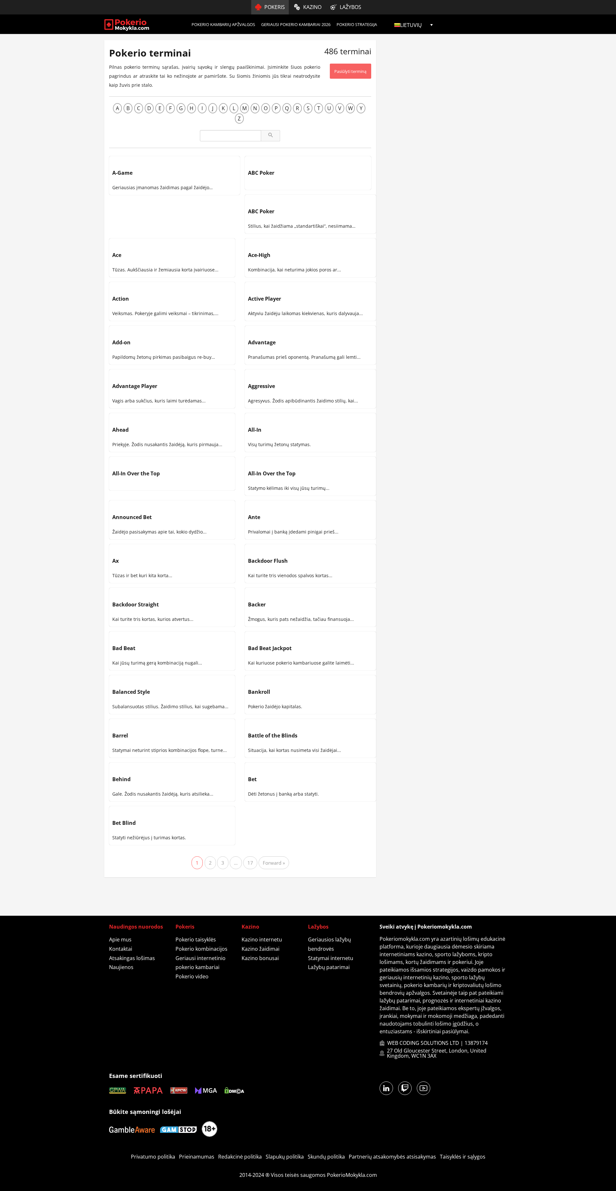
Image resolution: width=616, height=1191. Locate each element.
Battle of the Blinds (272, 735)
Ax (115, 560)
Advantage (262, 342)
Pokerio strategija (357, 24)
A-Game (122, 172)
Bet (252, 779)
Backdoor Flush (268, 560)
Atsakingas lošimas (132, 958)
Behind (121, 779)
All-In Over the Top (136, 473)
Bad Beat (123, 648)
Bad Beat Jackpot (270, 648)
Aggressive (261, 386)
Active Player (264, 298)
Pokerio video (192, 976)
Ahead (120, 429)
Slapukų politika (285, 1156)
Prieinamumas (196, 1156)
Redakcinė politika (240, 1156)
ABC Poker (261, 172)
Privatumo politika (153, 1156)
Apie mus (120, 939)
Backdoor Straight (135, 604)
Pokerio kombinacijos (201, 948)
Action (120, 298)
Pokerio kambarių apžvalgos (223, 24)
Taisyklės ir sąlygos (462, 1156)
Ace (116, 255)
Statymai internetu (330, 958)
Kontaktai (120, 948)
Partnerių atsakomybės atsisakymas (392, 1156)
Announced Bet (132, 517)
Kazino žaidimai (260, 948)
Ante (254, 517)
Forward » (274, 863)
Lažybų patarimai (329, 967)
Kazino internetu (262, 939)
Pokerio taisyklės (195, 939)
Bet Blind (124, 822)
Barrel (120, 735)
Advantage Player (134, 386)
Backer (257, 604)
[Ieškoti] (270, 135)
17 (250, 863)
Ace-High (259, 255)
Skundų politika (326, 1156)
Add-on (121, 342)
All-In (254, 429)
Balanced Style (131, 691)
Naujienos (121, 967)
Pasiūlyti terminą (350, 71)
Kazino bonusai (260, 958)
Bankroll (259, 691)
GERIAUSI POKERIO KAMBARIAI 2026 (295, 24)
